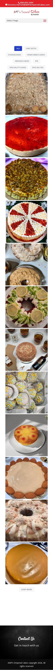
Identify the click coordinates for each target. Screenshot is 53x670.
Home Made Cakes (36, 55)
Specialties (37, 67)
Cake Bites (31, 48)
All (18, 48)
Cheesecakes (14, 55)
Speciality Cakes (18, 67)
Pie (36, 61)
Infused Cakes (22, 61)
